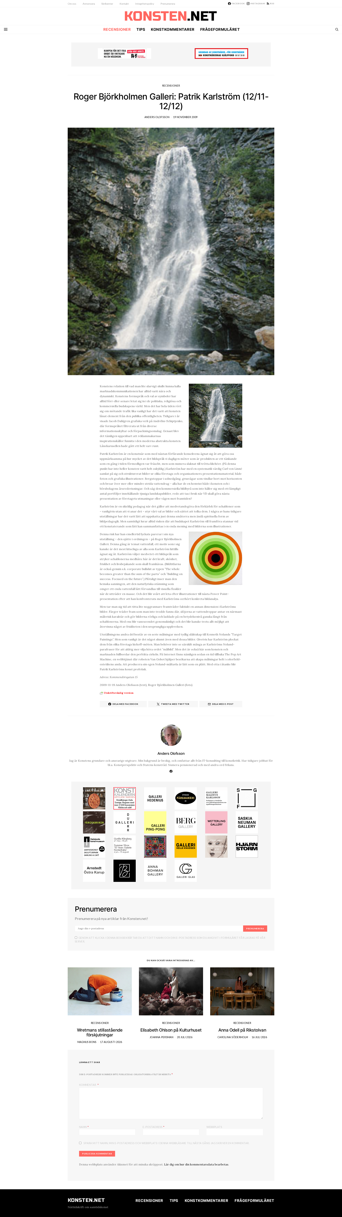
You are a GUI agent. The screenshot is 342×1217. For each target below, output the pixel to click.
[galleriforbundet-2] (247, 798)
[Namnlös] (124, 846)
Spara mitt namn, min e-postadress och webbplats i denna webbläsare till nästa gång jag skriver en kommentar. (166, 1143)
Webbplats (214, 1126)
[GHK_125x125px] (186, 846)
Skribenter (107, 3)
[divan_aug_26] (216, 846)
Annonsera (89, 3)
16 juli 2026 (259, 1037)
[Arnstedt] (94, 870)
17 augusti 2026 (111, 1041)
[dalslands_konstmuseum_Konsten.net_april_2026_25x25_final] (94, 846)
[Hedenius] (155, 798)
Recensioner (117, 29)
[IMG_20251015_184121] (124, 53)
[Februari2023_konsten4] (186, 822)
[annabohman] (155, 870)
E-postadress (153, 1126)
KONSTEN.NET (86, 1200)
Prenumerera (167, 3)
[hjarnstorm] (247, 846)
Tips (140, 29)
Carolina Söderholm (232, 1037)
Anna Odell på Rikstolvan (242, 1030)
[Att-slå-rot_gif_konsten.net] (94, 822)
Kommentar (88, 1084)
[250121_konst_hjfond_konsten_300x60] (221, 53)
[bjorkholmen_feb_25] (124, 870)
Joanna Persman (161, 1037)
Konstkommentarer (172, 29)
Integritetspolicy (144, 3)
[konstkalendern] (124, 798)
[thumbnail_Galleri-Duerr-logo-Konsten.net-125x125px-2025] (124, 822)
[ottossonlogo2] (186, 798)
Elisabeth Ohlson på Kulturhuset (170, 1030)
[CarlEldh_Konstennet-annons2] (94, 798)
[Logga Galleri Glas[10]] (186, 870)
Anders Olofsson (156, 117)
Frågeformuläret (220, 29)
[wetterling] (216, 822)
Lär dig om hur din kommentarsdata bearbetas (196, 1164)
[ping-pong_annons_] (155, 822)
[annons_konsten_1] (216, 798)
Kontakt (124, 3)
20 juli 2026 (184, 1037)
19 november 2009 (185, 117)
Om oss (72, 3)
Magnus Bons (87, 1041)
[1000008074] (247, 822)
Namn (84, 1126)
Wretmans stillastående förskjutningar (100, 1032)
